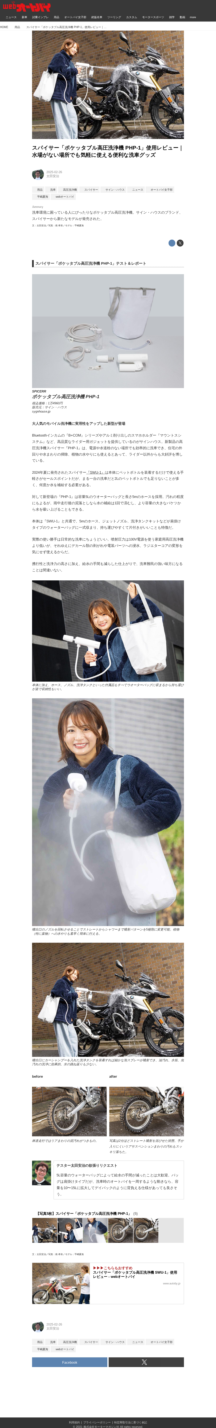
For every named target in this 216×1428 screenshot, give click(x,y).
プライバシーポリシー (97, 1422)
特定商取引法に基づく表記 (130, 1422)
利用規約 (74, 1422)
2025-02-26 (54, 172)
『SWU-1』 (95, 473)
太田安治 (52, 176)
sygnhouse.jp (41, 411)
